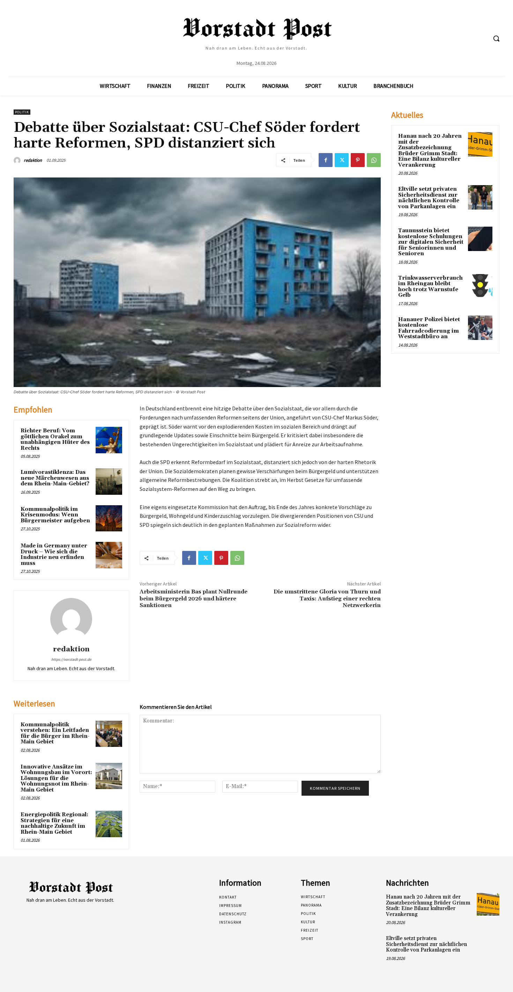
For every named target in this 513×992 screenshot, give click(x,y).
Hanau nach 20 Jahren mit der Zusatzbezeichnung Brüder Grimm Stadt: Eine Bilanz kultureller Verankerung (430, 150)
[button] (496, 38)
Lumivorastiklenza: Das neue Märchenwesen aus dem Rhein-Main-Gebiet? (55, 478)
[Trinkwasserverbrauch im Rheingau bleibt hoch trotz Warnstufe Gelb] (480, 286)
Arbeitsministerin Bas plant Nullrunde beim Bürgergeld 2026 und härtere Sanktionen (193, 598)
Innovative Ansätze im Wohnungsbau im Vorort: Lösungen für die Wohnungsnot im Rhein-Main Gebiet (56, 778)
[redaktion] (18, 160)
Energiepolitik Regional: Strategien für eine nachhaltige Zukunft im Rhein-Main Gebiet (54, 823)
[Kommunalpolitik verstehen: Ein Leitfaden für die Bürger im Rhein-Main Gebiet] (109, 734)
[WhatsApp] (374, 160)
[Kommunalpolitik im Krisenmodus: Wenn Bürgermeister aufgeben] (109, 518)
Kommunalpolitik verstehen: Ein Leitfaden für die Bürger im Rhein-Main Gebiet (55, 733)
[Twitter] (342, 160)
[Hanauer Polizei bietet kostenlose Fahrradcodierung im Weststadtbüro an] (480, 328)
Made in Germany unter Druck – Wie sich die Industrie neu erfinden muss (54, 555)
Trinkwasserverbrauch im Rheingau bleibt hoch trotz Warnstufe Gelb (430, 287)
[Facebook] (326, 160)
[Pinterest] (358, 160)
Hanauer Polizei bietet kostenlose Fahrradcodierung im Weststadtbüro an (429, 328)
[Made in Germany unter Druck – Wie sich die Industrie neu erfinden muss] (109, 555)
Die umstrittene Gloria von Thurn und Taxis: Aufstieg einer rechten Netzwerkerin (327, 598)
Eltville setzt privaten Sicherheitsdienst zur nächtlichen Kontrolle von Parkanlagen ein (428, 198)
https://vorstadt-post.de (71, 659)
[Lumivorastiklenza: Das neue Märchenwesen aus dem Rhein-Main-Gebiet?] (109, 481)
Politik (22, 112)
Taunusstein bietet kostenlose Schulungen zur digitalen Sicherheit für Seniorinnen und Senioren (430, 242)
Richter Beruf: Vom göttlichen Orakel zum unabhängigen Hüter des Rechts (55, 439)
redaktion (33, 160)
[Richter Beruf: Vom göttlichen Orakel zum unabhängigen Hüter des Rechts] (109, 440)
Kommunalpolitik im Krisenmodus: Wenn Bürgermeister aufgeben (55, 515)
